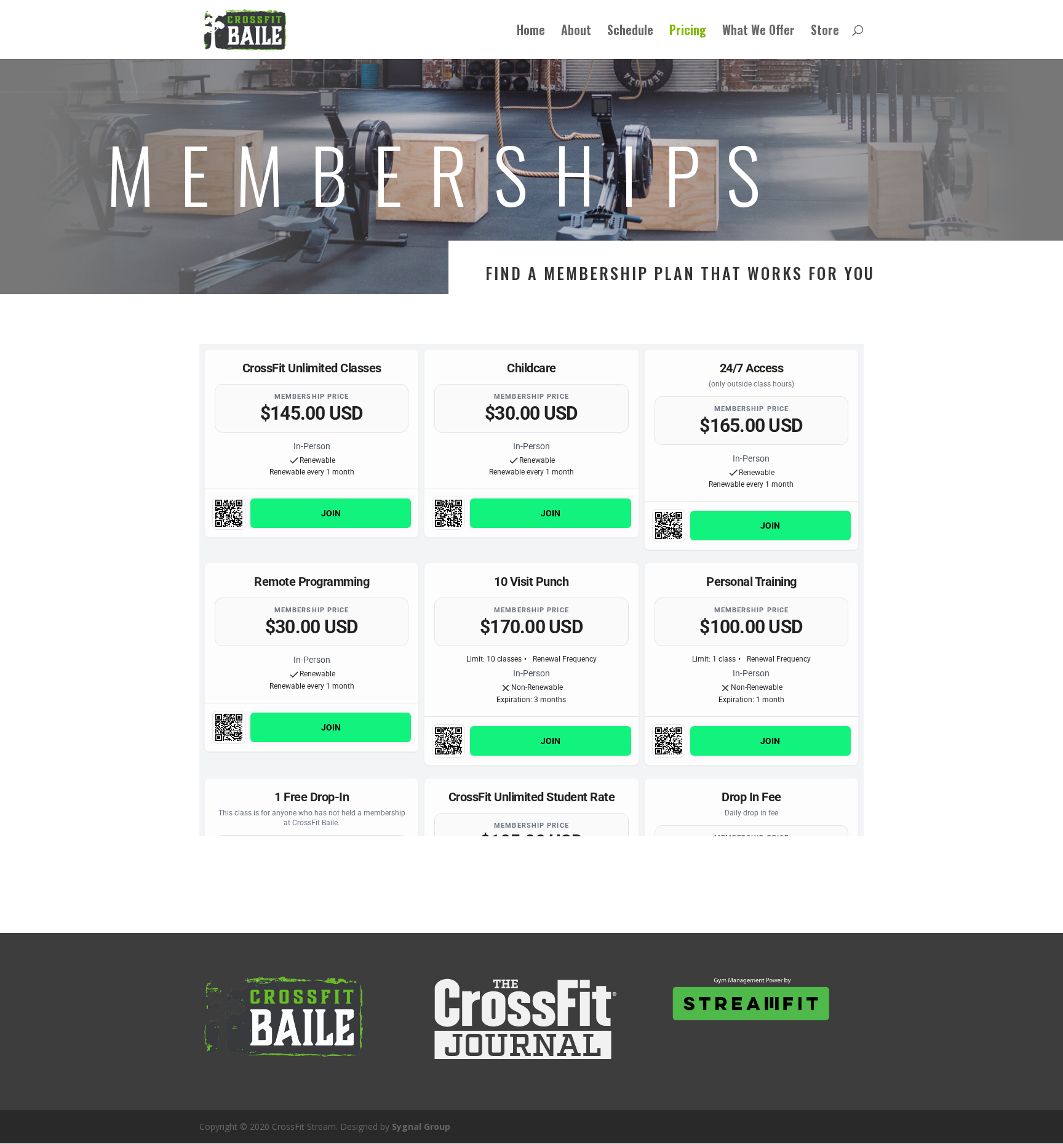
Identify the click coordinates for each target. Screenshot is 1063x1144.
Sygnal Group (421, 1126)
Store (825, 32)
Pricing (687, 32)
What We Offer (758, 32)
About (576, 32)
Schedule (630, 32)
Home (531, 32)
